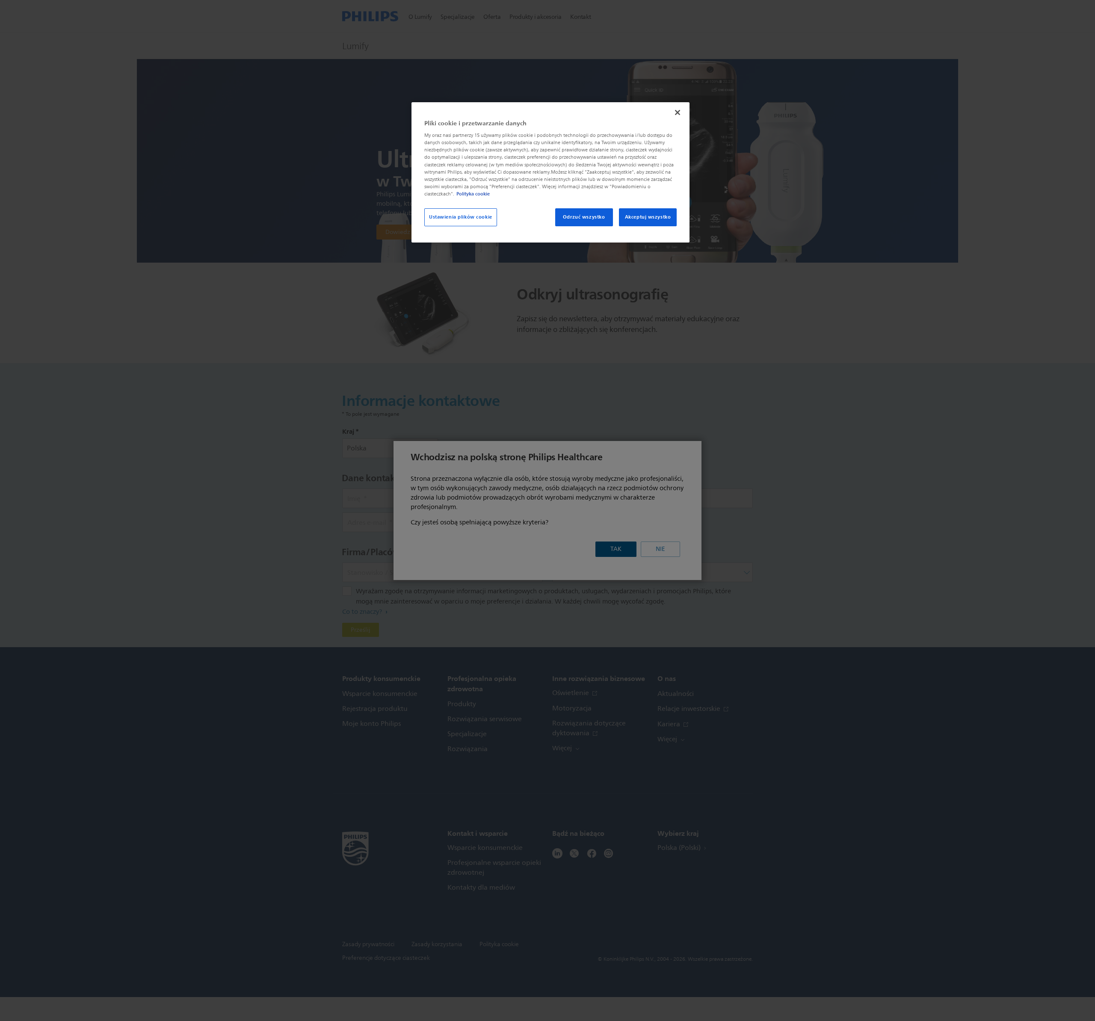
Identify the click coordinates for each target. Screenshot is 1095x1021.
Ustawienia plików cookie (460, 217)
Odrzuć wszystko (584, 217)
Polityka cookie (473, 193)
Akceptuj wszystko (648, 217)
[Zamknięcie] (677, 112)
